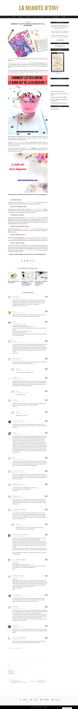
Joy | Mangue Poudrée (18, 559)
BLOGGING (41, 16)
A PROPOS (20, 16)
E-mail (9, 665)
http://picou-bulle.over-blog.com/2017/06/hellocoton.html (26, 437)
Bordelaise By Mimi (18, 575)
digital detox (33, 148)
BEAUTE (35, 16)
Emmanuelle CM (17, 496)
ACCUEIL (14, 16)
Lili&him (14, 400)
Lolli (13, 311)
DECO (48, 16)
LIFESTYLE (28, 16)
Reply (46, 296)
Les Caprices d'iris (17, 471)
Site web (9, 667)
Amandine (15, 606)
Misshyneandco (16, 358)
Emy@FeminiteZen (17, 484)
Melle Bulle (16, 296)
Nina (13, 457)
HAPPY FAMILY (55, 16)
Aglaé (14, 340)
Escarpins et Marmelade (19, 637)
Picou (14, 432)
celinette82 (15, 625)
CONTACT (64, 16)
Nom (9, 662)
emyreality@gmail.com (60, 46)
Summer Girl (16, 377)
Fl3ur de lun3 (16, 594)
